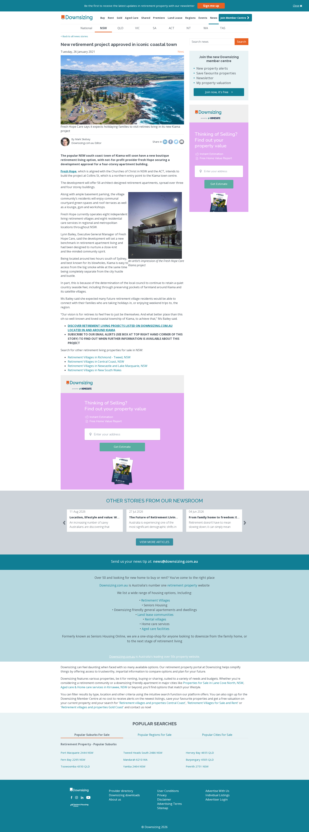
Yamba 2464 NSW (134, 766)
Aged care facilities (155, 629)
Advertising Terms (169, 804)
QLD (120, 28)
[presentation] (64, 522)
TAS (222, 28)
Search (241, 42)
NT (189, 28)
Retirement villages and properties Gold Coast (92, 707)
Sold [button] (119, 17)
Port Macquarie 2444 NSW (77, 752)
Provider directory (121, 791)
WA (205, 28)
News (213, 17)
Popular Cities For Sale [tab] (217, 735)
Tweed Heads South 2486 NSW (142, 752)
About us (115, 799)
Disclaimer (164, 799)
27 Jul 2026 (136, 512)
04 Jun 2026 (196, 512)
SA (154, 28)
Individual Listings (217, 795)
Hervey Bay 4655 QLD (200, 752)
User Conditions (168, 791)
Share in (157, 141)
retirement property (182, 585)
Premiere (159, 17)
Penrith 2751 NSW (197, 766)
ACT (171, 28)
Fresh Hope (69, 171)
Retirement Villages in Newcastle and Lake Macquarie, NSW (107, 366)
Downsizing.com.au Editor (86, 143)
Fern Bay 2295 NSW (73, 759)
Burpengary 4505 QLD (200, 759)
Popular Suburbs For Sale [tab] (92, 735)
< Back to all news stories (74, 36)
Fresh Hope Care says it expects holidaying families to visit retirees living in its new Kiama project (120, 129)
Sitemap (162, 808)
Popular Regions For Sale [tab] (154, 735)
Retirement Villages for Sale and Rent (213, 703)
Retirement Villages (155, 600)
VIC (137, 28)
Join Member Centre (233, 17)
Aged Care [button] (131, 17)
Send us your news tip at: (131, 561)
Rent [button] (111, 17)
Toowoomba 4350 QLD (75, 766)
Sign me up (211, 6)
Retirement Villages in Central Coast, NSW (96, 362)
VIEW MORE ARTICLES (154, 542)
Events (202, 17)
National (86, 28)
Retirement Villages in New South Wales (94, 370)
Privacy (162, 795)
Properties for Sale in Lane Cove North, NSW (213, 683)
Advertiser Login (216, 799)
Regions (190, 17)
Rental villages (155, 619)
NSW (103, 28)
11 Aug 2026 (77, 512)
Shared (145, 17)
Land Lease (175, 17)
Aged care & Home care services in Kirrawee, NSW (94, 687)
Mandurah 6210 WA (135, 759)
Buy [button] (102, 17)
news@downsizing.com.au (175, 561)
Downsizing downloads (124, 795)
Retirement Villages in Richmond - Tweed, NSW (99, 357)
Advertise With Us (217, 791)
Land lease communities (155, 614)
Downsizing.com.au (113, 585)
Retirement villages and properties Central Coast (152, 703)
